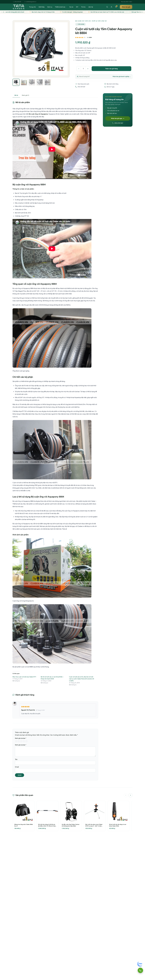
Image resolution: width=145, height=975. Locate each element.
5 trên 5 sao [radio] (26, 741)
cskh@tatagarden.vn (31, 1)
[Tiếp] (130, 795)
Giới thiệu (42, 7)
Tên (16, 759)
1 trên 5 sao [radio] (16, 741)
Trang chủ (32, 7)
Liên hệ (90, 7)
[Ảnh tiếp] (67, 49)
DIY (77, 7)
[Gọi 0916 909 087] (140, 970)
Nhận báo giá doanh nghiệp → (122, 76)
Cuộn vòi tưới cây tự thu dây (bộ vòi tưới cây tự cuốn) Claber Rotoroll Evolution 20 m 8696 (81, 679)
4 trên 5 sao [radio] (24, 741)
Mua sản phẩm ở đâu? (126, 1)
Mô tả (16, 95)
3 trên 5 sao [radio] (21, 741)
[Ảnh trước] (15, 49)
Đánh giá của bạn (20, 738)
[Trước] (126, 795)
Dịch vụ (49, 7)
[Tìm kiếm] (107, 7)
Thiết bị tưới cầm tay (99, 21)
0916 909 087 (17, 1)
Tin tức (83, 7)
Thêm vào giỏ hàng (111, 69)
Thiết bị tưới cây (60, 7)
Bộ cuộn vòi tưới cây (83, 21)
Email (17, 767)
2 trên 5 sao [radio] (19, 741)
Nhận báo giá (126, 7)
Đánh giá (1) (25, 95)
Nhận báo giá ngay (116, 118)
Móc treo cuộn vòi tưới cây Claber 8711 (24, 677)
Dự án (71, 7)
